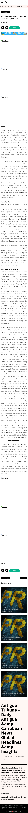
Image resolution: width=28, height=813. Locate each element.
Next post (23, 578)
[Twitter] (14, 81)
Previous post (5, 578)
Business (6, 759)
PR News (5, 12)
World (12, 759)
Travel (15, 756)
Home (5, 756)
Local (10, 756)
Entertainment (20, 759)
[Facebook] (14, 52)
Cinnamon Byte (18, 811)
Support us (14, 28)
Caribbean (21, 756)
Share (3, 126)
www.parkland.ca (13, 440)
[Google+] (14, 109)
